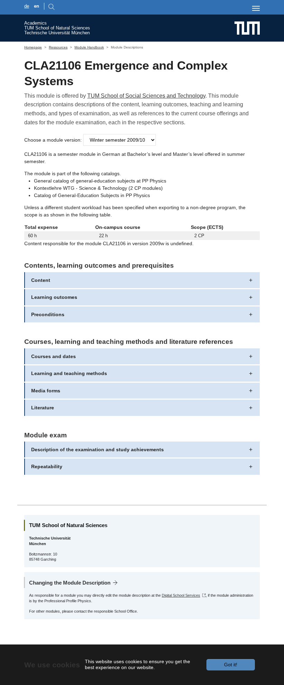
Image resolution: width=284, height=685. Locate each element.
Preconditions (47, 314)
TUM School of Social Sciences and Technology (146, 96)
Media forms (45, 390)
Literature (42, 407)
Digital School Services (181, 595)
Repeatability (46, 466)
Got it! (230, 664)
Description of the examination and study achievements (97, 449)
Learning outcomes (54, 297)
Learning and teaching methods (69, 373)
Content (40, 280)
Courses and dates (53, 356)
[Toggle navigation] (256, 8)
